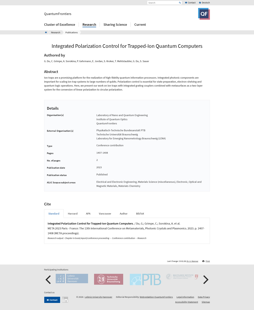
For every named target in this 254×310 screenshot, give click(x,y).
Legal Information (185, 296)
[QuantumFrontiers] (45, 32)
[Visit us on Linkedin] (65, 299)
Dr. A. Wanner (192, 261)
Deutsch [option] (206, 2)
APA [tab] (88, 213)
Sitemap (206, 301)
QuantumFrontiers (57, 14)
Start (180, 2)
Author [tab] (124, 213)
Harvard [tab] (73, 213)
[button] (48, 279)
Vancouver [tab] (105, 213)
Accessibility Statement (186, 301)
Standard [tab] (53, 213)
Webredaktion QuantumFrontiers (156, 296)
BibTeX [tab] (140, 213)
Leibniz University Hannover (98, 296)
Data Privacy (204, 296)
